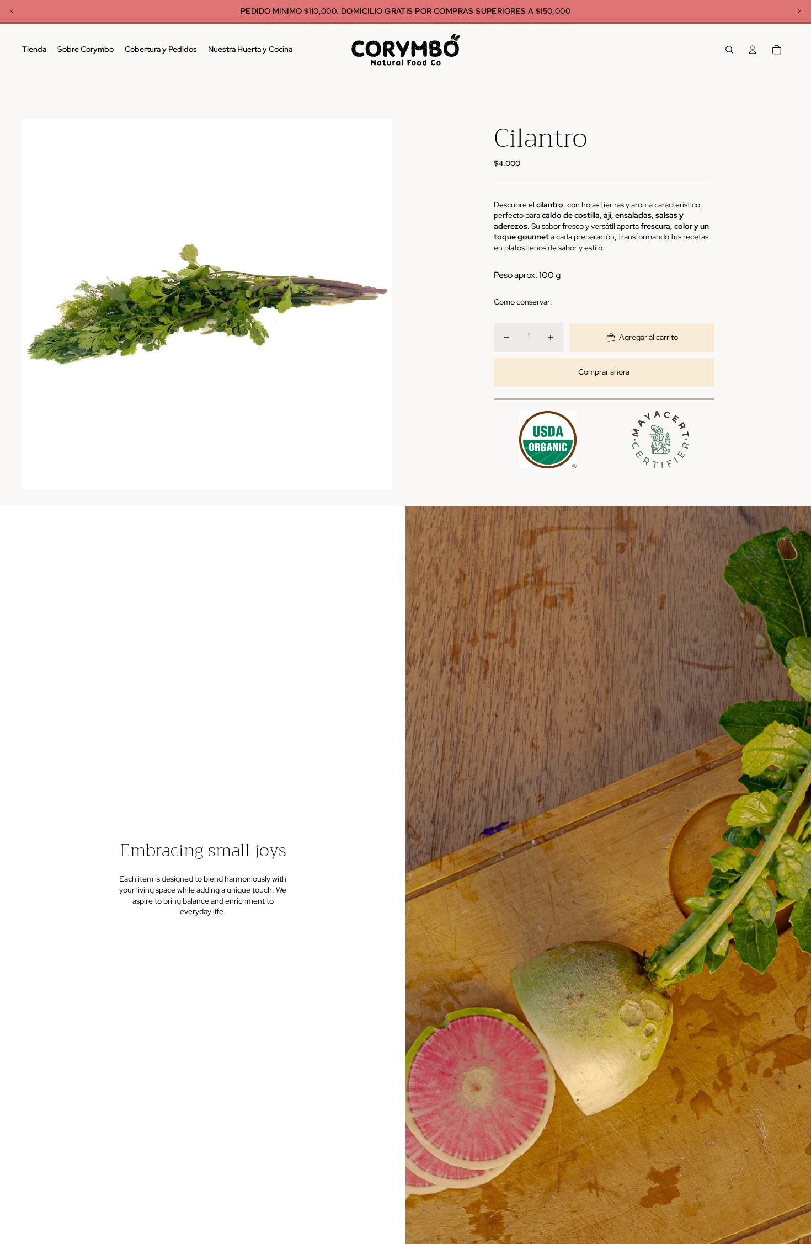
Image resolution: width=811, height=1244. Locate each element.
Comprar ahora (603, 372)
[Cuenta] (752, 50)
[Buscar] (729, 50)
